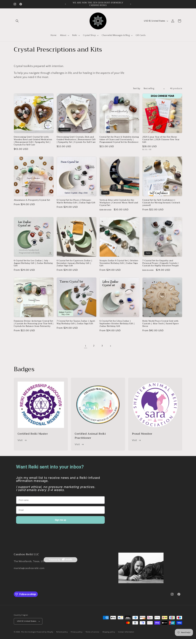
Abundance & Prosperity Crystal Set (32, 200)
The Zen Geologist (28, 632)
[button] (17, 21)
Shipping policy (108, 632)
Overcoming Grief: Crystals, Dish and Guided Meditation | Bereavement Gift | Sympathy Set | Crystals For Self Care (76, 140)
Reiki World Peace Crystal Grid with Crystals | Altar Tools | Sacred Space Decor (160, 324)
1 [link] (85, 346)
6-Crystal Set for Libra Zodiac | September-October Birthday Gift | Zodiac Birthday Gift (117, 324)
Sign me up (60, 520)
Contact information (126, 632)
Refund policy (62, 632)
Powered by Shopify (45, 632)
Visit (20, 440)
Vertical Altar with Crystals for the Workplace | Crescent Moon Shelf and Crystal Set (119, 203)
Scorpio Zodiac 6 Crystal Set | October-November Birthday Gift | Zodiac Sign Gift (119, 263)
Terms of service (92, 632)
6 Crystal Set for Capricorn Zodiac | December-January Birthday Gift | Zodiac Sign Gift (74, 263)
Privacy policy (77, 632)
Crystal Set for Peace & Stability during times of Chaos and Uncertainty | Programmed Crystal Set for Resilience (119, 140)
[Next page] (110, 346)
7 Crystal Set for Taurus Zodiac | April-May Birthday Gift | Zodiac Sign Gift (76, 322)
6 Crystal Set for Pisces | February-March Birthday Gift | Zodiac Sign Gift (76, 201)
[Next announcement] (130, 4)
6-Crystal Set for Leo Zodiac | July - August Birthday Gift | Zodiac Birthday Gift (33, 263)
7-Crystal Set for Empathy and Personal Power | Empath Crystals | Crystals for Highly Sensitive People (160, 263)
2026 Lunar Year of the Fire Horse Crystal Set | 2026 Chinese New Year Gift (160, 140)
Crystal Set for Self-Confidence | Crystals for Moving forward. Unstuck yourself (161, 203)
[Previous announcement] (65, 4)
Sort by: (137, 88)
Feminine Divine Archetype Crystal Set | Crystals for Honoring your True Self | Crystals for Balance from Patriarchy (34, 324)
